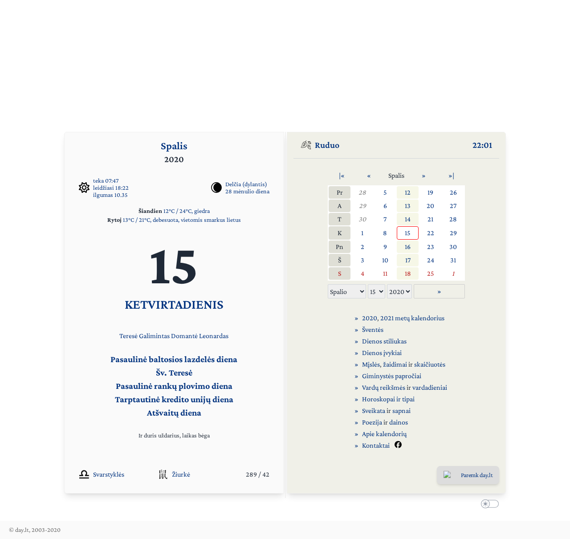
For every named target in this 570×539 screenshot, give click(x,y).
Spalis (174, 145)
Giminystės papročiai (391, 376)
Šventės (372, 329)
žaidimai (395, 364)
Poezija (372, 422)
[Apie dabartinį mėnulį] (216, 187)
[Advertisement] (285, 62)
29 (362, 205)
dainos (398, 422)
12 (408, 192)
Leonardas (213, 335)
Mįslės (371, 364)
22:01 (482, 145)
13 (408, 205)
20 (430, 205)
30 (362, 219)
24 (430, 260)
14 (408, 219)
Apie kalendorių (384, 433)
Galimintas (154, 335)
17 (408, 260)
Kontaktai (376, 445)
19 (430, 192)
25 (430, 273)
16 (408, 246)
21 (430, 219)
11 (385, 273)
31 (453, 260)
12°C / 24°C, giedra (186, 210)
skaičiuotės (429, 364)
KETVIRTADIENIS (174, 304)
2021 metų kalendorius (412, 318)
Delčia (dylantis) (246, 184)
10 (385, 260)
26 (453, 192)
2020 (369, 318)
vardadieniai (429, 387)
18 (408, 273)
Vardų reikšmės (383, 387)
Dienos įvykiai (382, 352)
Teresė (128, 335)
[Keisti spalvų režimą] (488, 505)
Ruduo (327, 145)
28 (362, 192)
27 (453, 205)
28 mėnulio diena (247, 191)
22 (430, 233)
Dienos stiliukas (384, 341)
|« (342, 175)
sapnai (401, 410)
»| (451, 175)
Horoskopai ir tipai (388, 399)
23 (430, 246)
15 (408, 233)
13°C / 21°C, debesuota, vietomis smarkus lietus (182, 219)
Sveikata (373, 410)
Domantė (184, 335)
